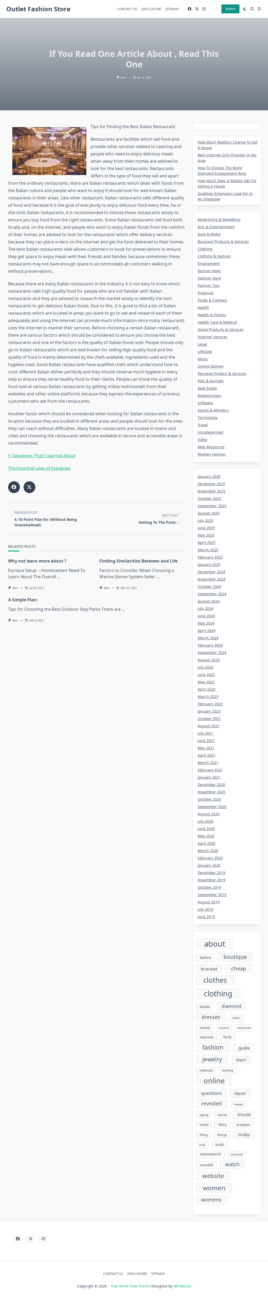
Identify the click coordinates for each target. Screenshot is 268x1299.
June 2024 (206, 615)
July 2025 (205, 520)
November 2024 (211, 579)
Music (203, 358)
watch (232, 1164)
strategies (243, 1125)
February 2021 (210, 769)
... (58, 577)
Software (205, 402)
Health (203, 307)
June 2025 (206, 527)
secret (222, 1115)
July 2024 (205, 608)
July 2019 (205, 909)
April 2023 (206, 689)
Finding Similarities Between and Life (138, 561)
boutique (235, 956)
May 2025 (206, 535)
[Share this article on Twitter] (29, 487)
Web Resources (211, 446)
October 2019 (209, 887)
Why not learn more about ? (37, 561)
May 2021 (206, 747)
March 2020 (208, 850)
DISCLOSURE (151, 9)
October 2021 (209, 718)
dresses (211, 1016)
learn (241, 1060)
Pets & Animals (211, 380)
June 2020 (206, 828)
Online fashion (211, 366)
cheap (238, 968)
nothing (227, 1070)
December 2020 (211, 784)
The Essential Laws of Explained (39, 468)
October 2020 (209, 799)
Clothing (205, 248)
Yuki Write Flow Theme (130, 1286)
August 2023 (209, 659)
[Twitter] (197, 9)
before (205, 957)
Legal (202, 344)
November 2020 (211, 791)
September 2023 (212, 652)
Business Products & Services (223, 241)
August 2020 (209, 813)
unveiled (206, 1164)
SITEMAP (172, 9)
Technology (207, 417)
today (243, 1134)
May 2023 (206, 681)
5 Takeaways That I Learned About (42, 456)
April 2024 (206, 630)
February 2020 (210, 857)
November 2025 (211, 491)
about (214, 944)
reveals (238, 1104)
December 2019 (211, 872)
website (213, 1176)
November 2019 (211, 879)
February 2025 (210, 557)
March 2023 (208, 696)
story (222, 1124)
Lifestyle (205, 351)
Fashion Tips (209, 285)
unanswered (210, 1154)
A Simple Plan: (23, 600)
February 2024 (210, 645)
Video (202, 439)
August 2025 (209, 513)
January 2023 (209, 711)
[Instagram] (203, 9)
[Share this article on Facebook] (14, 487)
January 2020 (209, 865)
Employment (209, 263)
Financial (205, 292)
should (244, 1114)
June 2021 (206, 740)
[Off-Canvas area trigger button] (259, 9)
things (222, 1134)
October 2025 (209, 498)
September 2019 (212, 894)
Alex (123, 77)
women (214, 1187)
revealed (211, 1103)
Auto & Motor (209, 234)
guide (244, 1048)
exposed (206, 1037)
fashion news (209, 270)
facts (227, 1037)
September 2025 (212, 505)
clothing (218, 993)
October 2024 (209, 586)
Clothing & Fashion (214, 256)
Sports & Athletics (213, 410)
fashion (212, 1047)
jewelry (212, 1059)
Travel (203, 424)
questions (211, 1093)
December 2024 (211, 571)
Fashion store (209, 278)
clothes (215, 980)
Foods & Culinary (212, 300)
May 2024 (206, 623)
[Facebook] (189, 9)
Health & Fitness (212, 314)
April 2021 (206, 755)
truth (219, 1144)
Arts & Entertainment (216, 226)
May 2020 (206, 835)
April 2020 (206, 843)
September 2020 (212, 806)
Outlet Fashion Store (38, 8)
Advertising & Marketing (219, 219)
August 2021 (209, 725)
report (240, 1093)
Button (230, 9)
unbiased (236, 1154)
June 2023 (206, 674)
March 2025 (208, 549)
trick (202, 1145)
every (236, 1018)
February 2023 (210, 703)
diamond (231, 1006)
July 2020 (205, 821)
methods (206, 1070)
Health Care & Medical (217, 322)
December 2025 (211, 483)
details (205, 1006)
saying (203, 1115)
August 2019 (209, 901)
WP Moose (182, 1286)
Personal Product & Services (222, 373)
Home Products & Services (220, 329)
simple (204, 1125)
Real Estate (207, 388)
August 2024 (209, 601)
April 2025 (206, 542)
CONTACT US (127, 9)
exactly (205, 1027)
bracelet (209, 969)
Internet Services (212, 336)
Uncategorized (210, 432)
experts (224, 1028)
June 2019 (206, 916)
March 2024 (208, 637)
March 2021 (208, 762)
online (214, 1080)
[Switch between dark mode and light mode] (245, 9)
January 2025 (209, 564)
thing (204, 1135)
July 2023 (205, 667)
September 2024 (212, 593)
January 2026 (209, 476)
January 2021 (209, 777)
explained (244, 1028)
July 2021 (205, 733)
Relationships (209, 395)
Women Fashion (212, 454)
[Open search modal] (252, 9)
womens (211, 1199)
